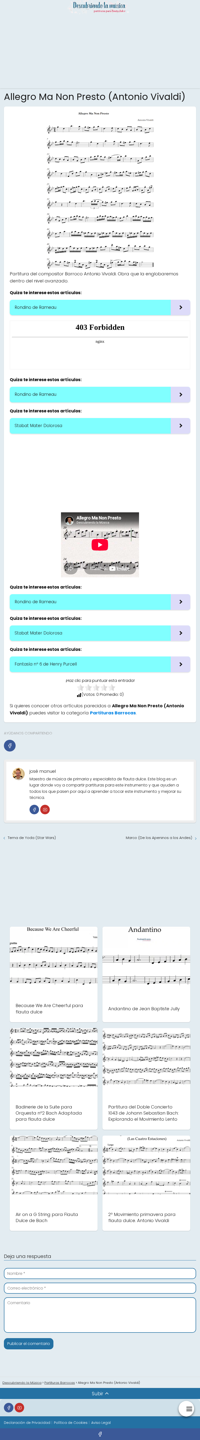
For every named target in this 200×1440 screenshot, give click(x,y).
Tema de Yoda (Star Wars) (32, 837)
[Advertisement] (100, 51)
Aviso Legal (101, 1422)
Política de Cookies (71, 1422)
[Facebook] (10, 746)
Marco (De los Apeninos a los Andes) (159, 837)
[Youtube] (45, 809)
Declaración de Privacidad (27, 1422)
